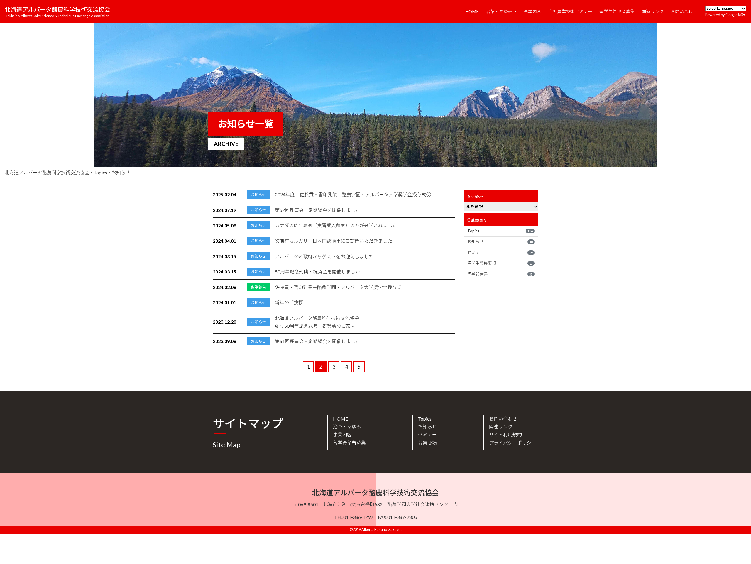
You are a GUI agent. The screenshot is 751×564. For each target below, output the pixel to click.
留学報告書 (500, 274)
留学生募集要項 (500, 263)
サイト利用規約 (505, 434)
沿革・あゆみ (499, 11)
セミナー (500, 252)
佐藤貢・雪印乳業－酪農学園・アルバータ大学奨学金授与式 (338, 287)
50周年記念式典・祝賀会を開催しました (317, 271)
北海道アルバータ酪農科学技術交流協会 (57, 12)
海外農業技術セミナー (570, 11)
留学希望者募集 (349, 442)
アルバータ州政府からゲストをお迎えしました (324, 256)
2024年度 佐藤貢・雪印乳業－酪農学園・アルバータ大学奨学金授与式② (353, 194)
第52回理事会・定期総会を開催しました (317, 210)
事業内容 (532, 11)
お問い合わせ (684, 11)
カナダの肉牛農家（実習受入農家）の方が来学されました (336, 225)
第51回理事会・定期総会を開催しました (317, 341)
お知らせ (500, 241)
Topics (500, 231)
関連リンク (653, 11)
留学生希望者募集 (617, 11)
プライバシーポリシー (512, 442)
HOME (472, 11)
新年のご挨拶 (289, 302)
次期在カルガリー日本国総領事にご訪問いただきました (333, 241)
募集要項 (427, 442)
